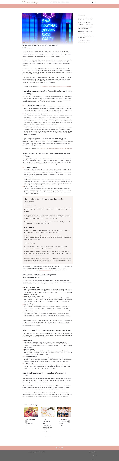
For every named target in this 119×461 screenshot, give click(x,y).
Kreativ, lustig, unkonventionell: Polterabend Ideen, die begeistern (56, 148)
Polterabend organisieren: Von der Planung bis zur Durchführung (55, 86)
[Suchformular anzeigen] (95, 2)
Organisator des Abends (45, 270)
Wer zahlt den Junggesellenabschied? (64, 421)
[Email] (62, 448)
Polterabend (25, 42)
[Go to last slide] (26, 421)
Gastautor (94, 455)
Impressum (94, 459)
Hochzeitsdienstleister (54, 2)
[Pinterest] (59, 448)
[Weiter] (69, 421)
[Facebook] (93, 2)
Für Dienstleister (93, 452)
